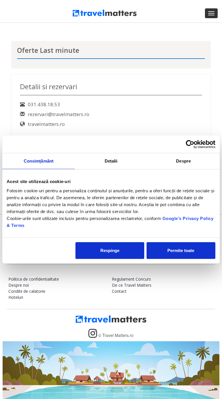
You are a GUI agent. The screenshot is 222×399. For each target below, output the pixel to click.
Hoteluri (15, 297)
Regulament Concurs (131, 279)
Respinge (109, 250)
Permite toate (180, 250)
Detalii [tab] (111, 161)
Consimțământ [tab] (38, 161)
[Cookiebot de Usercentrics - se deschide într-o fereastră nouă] (190, 144)
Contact (119, 291)
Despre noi (18, 285)
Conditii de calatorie (26, 291)
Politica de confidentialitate (33, 279)
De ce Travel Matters (131, 285)
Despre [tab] (183, 161)
